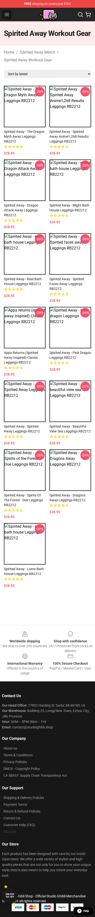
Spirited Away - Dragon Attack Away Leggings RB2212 (21, 210)
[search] (80, 14)
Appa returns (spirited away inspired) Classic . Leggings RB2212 (22, 357)
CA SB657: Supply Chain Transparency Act (35, 775)
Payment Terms (15, 804)
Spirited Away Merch (37, 52)
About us (10, 748)
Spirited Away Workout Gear (28, 60)
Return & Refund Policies (21, 811)
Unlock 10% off (10, 895)
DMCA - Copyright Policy (21, 769)
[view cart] (88, 14)
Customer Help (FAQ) (19, 825)
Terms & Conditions (18, 755)
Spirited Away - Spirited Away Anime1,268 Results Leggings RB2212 (69, 136)
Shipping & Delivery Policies (23, 798)
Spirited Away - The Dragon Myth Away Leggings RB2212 (24, 136)
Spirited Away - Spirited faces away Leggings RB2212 (66, 284)
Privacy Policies (15, 762)
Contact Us (11, 818)
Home (9, 52)
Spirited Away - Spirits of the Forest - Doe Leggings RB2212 (23, 500)
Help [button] (86, 911)
